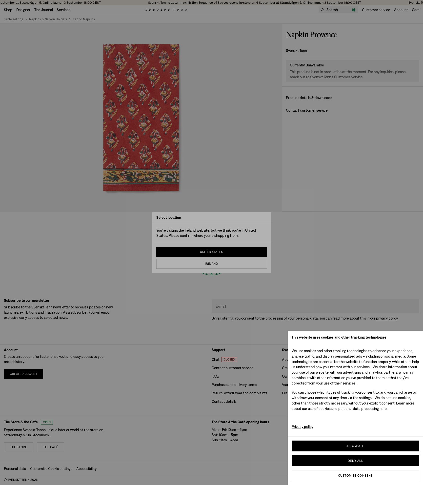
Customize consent (355, 475)
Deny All (355, 461)
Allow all (355, 446)
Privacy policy (302, 426)
